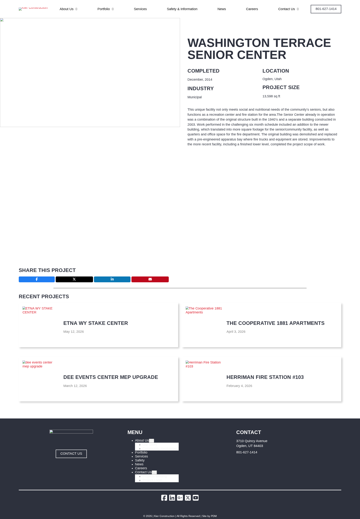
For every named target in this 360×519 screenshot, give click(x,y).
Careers (252, 9)
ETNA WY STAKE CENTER (95, 323)
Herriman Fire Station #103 (265, 377)
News (222, 9)
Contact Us (286, 9)
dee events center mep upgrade (110, 377)
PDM (214, 515)
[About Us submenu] (151, 441)
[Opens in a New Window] (165, 498)
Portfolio (104, 9)
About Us (67, 9)
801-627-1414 (246, 452)
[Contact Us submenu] (154, 472)
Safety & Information (182, 9)
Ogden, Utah (272, 79)
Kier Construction (164, 515)
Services (140, 9)
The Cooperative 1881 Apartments (275, 323)
